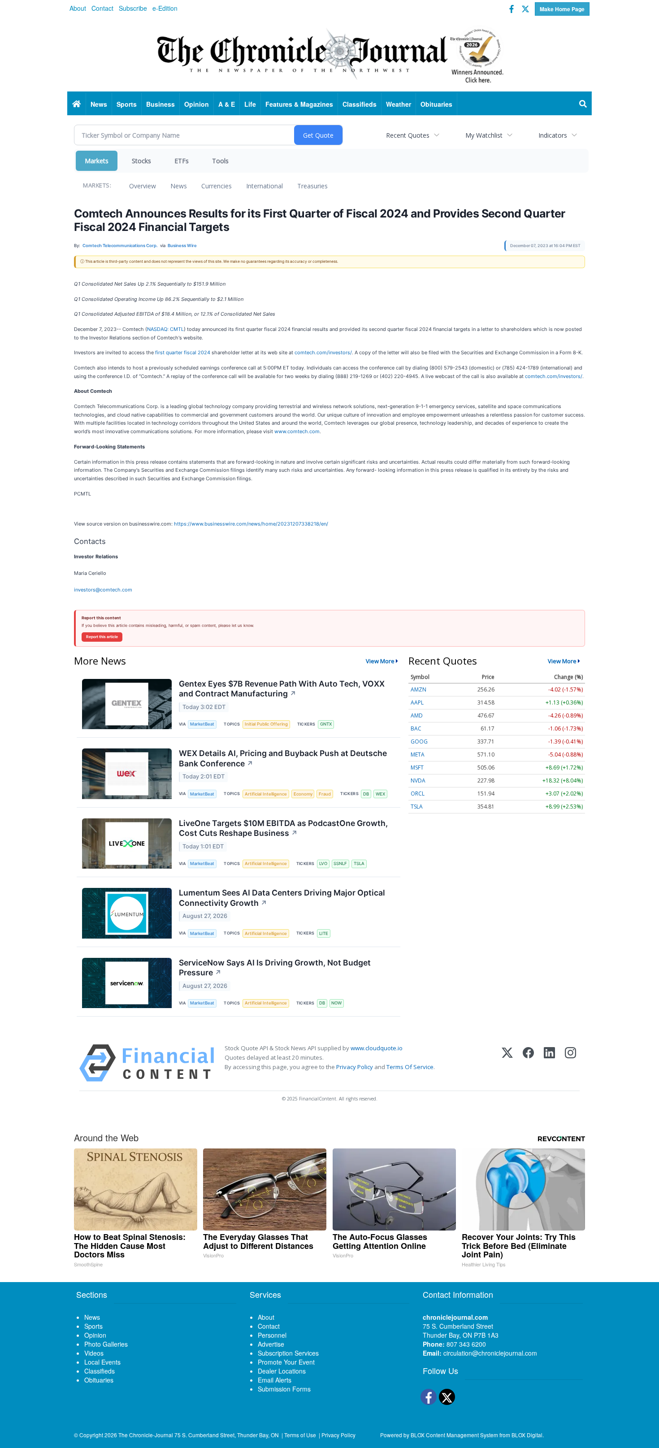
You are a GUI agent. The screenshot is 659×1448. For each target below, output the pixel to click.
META (418, 754)
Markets (96, 161)
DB (366, 793)
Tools (220, 161)
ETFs (181, 161)
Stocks (141, 161)
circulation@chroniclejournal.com (490, 1352)
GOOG (419, 741)
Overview (142, 186)
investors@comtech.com (103, 590)
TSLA (359, 863)
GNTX (326, 724)
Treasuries (312, 186)
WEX (380, 793)
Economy (303, 793)
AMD (417, 715)
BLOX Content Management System (454, 1435)
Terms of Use (300, 1435)
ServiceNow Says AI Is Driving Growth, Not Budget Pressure (275, 968)
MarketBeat (202, 724)
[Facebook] (528, 1063)
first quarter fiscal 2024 (182, 352)
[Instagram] (570, 1063)
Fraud (325, 793)
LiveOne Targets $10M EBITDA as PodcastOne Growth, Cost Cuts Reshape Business (283, 828)
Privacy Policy (354, 1067)
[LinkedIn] (549, 1063)
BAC (416, 728)
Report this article (102, 637)
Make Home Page (562, 9)
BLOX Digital (527, 1435)
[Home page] (329, 54)
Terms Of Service (410, 1067)
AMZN (418, 689)
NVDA (418, 780)
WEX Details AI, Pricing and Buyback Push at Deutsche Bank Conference (283, 758)
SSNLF (340, 863)
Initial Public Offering (266, 724)
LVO (323, 863)
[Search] (583, 104)
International (264, 186)
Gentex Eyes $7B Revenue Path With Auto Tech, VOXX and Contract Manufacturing (282, 689)
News (178, 186)
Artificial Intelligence (266, 793)
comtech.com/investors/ (323, 352)
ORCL (418, 793)
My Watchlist (484, 135)
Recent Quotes (407, 135)
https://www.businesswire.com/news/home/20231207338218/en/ (251, 524)
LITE (323, 933)
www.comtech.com (297, 431)
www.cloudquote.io (377, 1048)
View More (380, 661)
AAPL (417, 702)
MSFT (417, 767)
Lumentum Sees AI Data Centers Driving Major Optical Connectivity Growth (282, 898)
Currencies (216, 186)
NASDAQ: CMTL (165, 329)
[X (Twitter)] (507, 1063)
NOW (336, 1002)
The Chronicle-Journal (145, 1435)
